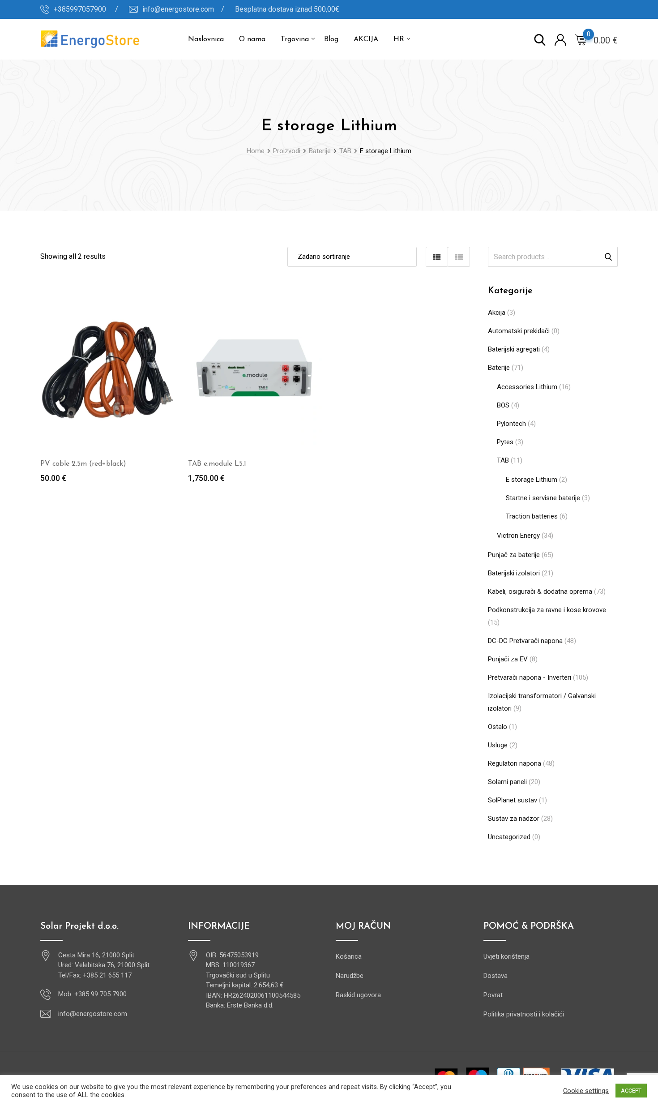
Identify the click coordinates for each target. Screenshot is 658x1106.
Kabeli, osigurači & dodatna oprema (540, 591)
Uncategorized (509, 837)
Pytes (505, 442)
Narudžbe (349, 976)
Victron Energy (518, 536)
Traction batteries (532, 516)
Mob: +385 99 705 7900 (92, 994)
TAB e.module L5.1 (217, 463)
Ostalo (497, 727)
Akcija (496, 313)
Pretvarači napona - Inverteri (529, 677)
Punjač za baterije (514, 555)
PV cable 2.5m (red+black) (83, 463)
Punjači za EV (508, 659)
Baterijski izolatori (514, 573)
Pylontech (511, 424)
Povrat (493, 995)
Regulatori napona (514, 763)
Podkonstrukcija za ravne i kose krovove (547, 610)
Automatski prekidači (519, 331)
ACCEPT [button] (631, 1090)
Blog (331, 39)
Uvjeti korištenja (506, 956)
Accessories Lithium (527, 387)
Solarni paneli (507, 782)
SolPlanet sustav (512, 800)
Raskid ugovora (358, 995)
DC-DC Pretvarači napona (525, 641)
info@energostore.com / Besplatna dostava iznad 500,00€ (240, 9)
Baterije (499, 368)
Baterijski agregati (514, 349)
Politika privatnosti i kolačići (523, 1014)
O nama (252, 39)
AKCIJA (366, 39)
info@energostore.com (92, 1014)
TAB (503, 460)
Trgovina (295, 39)
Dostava (495, 976)
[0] (581, 39)
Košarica (349, 956)
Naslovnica (206, 39)
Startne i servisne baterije (543, 498)
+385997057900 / (86, 9)
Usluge (498, 745)
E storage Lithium (531, 480)
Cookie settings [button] (586, 1091)
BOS (503, 405)
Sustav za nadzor (513, 818)
